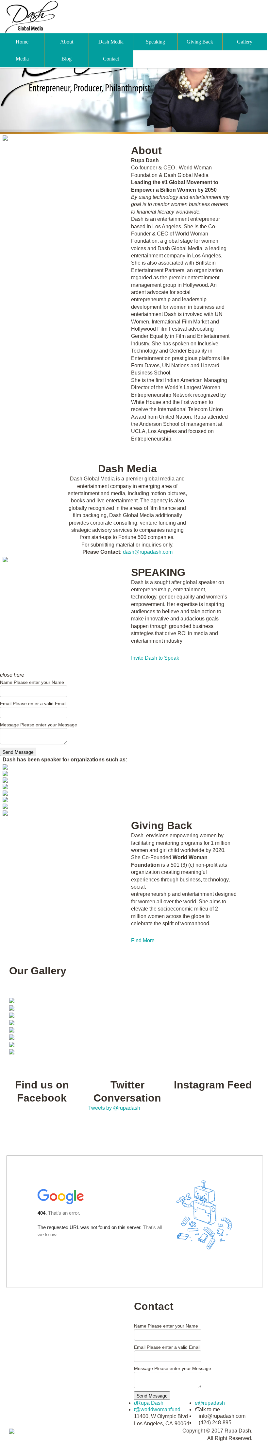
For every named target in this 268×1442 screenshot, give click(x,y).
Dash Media (111, 41)
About (66, 41)
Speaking (155, 41)
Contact (111, 58)
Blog (66, 58)
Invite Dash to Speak (155, 658)
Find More (143, 940)
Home (22, 41)
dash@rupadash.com (148, 552)
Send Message (18, 752)
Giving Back (200, 41)
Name (32, 682)
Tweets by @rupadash (114, 1108)
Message (38, 724)
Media (22, 58)
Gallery (244, 41)
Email (33, 703)
